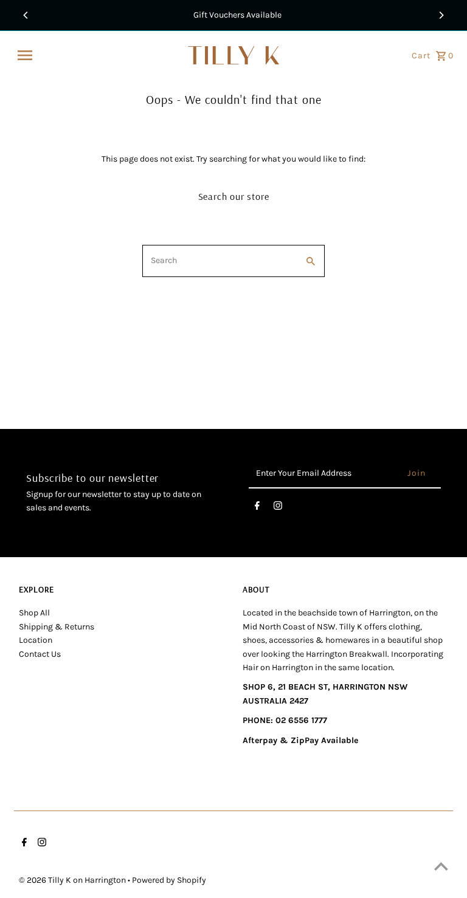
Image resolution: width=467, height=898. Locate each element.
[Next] (441, 15)
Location (35, 640)
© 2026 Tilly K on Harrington (73, 880)
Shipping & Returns (56, 627)
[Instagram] (278, 508)
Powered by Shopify (169, 880)
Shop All (34, 613)
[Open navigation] (98, 55)
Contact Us (40, 654)
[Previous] (26, 15)
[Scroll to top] (441, 866)
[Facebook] (257, 508)
